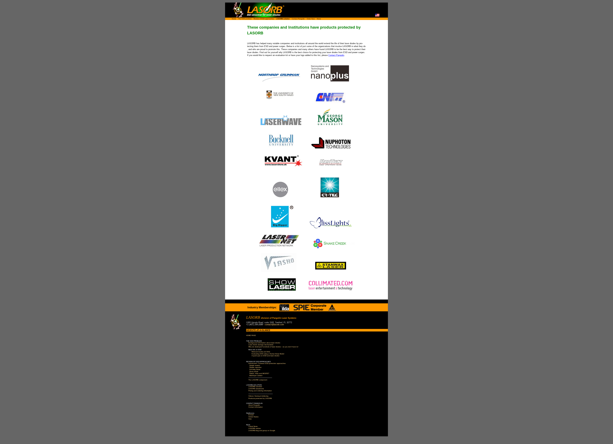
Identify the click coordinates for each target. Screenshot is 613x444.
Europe (251, 415)
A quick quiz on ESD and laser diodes (265, 356)
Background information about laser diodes (264, 343)
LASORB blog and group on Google (261, 430)
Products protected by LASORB (260, 398)
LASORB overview (255, 386)
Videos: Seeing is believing (258, 396)
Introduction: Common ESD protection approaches (267, 363)
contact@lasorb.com (274, 324)
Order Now (311, 19)
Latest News (252, 426)
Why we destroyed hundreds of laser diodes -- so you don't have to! (273, 347)
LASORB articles (254, 428)
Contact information (255, 407)
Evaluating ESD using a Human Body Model (268, 354)
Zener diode (253, 371)
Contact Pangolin (298, 19)
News (319, 19)
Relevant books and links (261, 352)
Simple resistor (254, 365)
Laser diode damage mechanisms (260, 345)
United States (253, 417)
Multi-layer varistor (255, 375)
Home (234, 19)
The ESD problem (244, 19)
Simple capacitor (255, 367)
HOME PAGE (251, 335)
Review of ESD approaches (264, 19)
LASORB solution (283, 19)
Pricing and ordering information (260, 391)
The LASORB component (257, 380)
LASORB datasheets (256, 388)
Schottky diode (254, 369)
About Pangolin (254, 405)
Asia (250, 419)
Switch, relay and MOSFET (259, 373)
